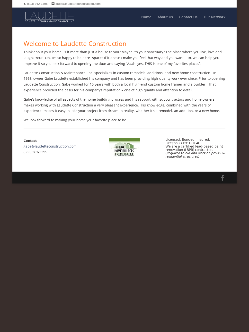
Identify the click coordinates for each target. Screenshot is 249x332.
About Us (165, 17)
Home (146, 17)
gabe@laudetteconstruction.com (50, 146)
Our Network (214, 17)
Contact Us (188, 17)
